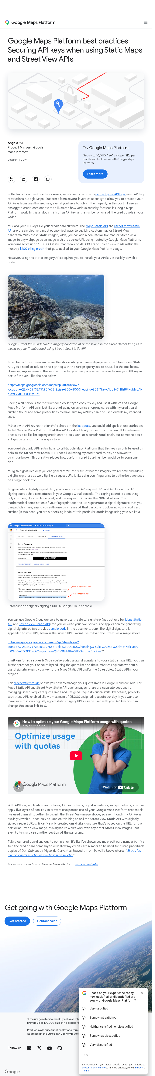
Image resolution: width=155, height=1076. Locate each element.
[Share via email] (48, 179)
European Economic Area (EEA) (68, 1033)
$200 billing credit (32, 249)
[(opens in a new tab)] (12, 1072)
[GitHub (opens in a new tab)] (59, 1048)
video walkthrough (27, 683)
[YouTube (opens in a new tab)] (49, 1048)
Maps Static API (97, 226)
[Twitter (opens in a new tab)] (39, 1048)
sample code (58, 629)
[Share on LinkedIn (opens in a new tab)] (23, 179)
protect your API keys (110, 194)
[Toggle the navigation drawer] (145, 22)
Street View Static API (34, 624)
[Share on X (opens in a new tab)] (11, 179)
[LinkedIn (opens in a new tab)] (29, 1048)
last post (84, 426)
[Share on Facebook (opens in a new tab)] (36, 179)
